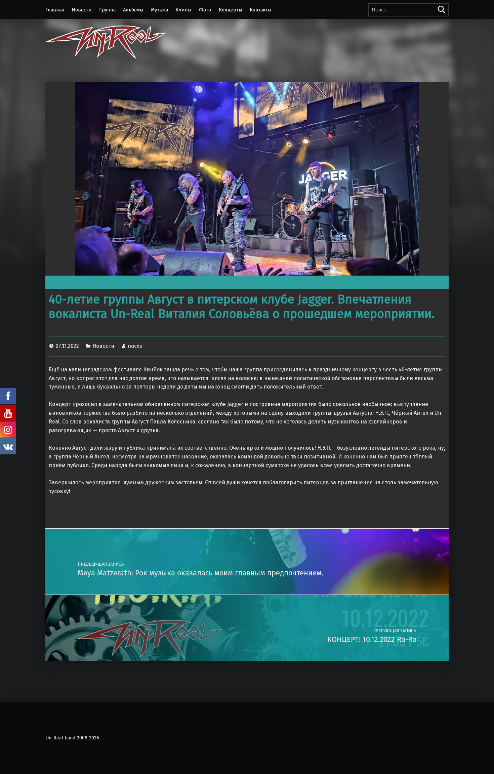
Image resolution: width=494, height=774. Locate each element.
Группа (107, 10)
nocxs (135, 346)
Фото (205, 10)
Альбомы (133, 10)
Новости (82, 10)
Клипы (183, 10)
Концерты (230, 10)
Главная (54, 10)
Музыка (159, 10)
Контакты (261, 10)
